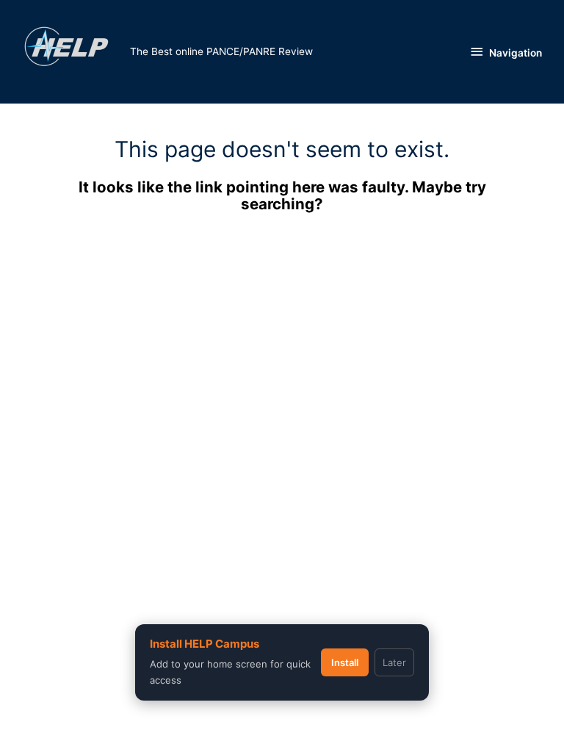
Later (394, 662)
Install (344, 662)
